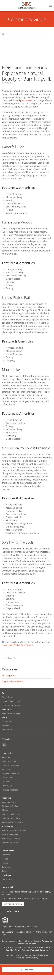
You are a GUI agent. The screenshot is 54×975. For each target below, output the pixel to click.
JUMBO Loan (7, 777)
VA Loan (5, 781)
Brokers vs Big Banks (11, 806)
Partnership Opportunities (14, 830)
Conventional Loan (10, 765)
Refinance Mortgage (11, 713)
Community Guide (27, 19)
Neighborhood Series (12, 681)
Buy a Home (7, 697)
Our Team (6, 721)
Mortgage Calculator (11, 814)
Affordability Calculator (12, 822)
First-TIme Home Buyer (12, 705)
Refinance (6, 709)
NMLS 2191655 (29, 943)
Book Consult (13, 911)
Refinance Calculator (11, 818)
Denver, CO (7, 879)
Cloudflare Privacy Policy (16, 950)
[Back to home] (27, 5)
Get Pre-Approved (13, 904)
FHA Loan (6, 769)
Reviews (5, 725)
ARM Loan (6, 757)
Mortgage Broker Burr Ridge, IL (19, 645)
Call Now (28, 969)
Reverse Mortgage (10, 790)
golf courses (26, 100)
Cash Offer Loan (9, 761)
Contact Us (7, 729)
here (4, 934)
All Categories (8, 675)
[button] (50, 5)
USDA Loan (7, 785)
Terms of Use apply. (40, 950)
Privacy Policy (32, 957)
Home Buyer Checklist (12, 701)
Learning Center (9, 802)
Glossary (6, 810)
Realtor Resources (10, 834)
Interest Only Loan (10, 773)
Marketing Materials (11, 838)
